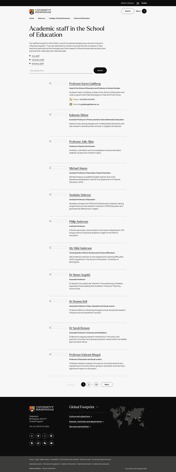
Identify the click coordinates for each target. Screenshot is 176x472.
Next (107, 384)
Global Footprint (81, 407)
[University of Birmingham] (40, 11)
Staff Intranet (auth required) (69, 459)
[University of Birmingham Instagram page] (31, 435)
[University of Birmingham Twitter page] (44, 435)
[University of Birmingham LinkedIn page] (38, 435)
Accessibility (54, 459)
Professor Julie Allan (81, 141)
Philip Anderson (78, 221)
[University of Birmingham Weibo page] (38, 443)
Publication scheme (35, 464)
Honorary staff (38, 59)
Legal (36, 459)
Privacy (31, 459)
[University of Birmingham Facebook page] (51, 435)
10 (96, 384)
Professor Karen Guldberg (85, 83)
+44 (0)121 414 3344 (40, 426)
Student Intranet (85, 459)
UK (138, 3)
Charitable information (84, 464)
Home (31, 18)
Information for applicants (51, 464)
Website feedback (35, 468)
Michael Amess (78, 168)
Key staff (35, 56)
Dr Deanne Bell (78, 301)
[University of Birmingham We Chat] (44, 443)
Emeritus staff (38, 63)
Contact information (48, 468)
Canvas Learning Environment (101, 459)
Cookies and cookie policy (101, 464)
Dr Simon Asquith (79, 274)
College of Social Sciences (59, 18)
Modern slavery (44, 459)
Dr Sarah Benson (79, 328)
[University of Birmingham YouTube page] (51, 443)
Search (128, 11)
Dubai (144, 3)
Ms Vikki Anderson (80, 248)
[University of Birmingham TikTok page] (31, 443)
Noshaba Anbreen (80, 194)
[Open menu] (144, 11)
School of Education (82, 18)
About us (41, 18)
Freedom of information (68, 464)
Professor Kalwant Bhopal (84, 354)
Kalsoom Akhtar (79, 115)
